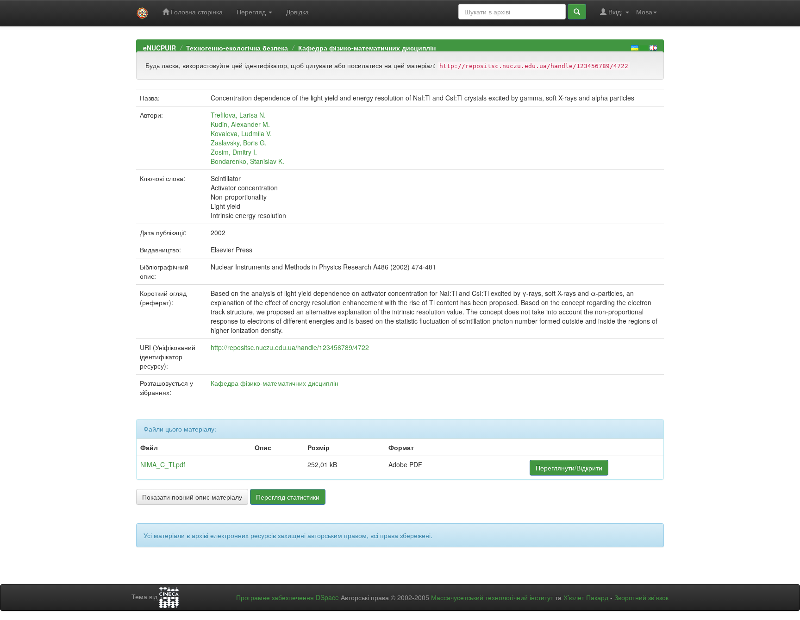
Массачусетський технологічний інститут (492, 597)
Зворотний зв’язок (641, 597)
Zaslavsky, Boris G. (239, 142)
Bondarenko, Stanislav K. (247, 161)
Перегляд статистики (287, 496)
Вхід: (615, 11)
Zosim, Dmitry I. (234, 152)
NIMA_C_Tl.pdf (162, 464)
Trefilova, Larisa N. (238, 114)
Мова (644, 11)
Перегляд (252, 11)
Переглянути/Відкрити (569, 467)
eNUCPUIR (159, 47)
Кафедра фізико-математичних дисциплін (367, 47)
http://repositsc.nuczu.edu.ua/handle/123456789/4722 (290, 347)
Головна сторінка (196, 11)
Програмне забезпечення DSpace (287, 597)
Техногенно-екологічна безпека (237, 47)
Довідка (297, 11)
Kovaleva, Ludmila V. (241, 133)
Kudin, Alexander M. (240, 124)
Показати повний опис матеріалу (192, 496)
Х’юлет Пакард (585, 597)
